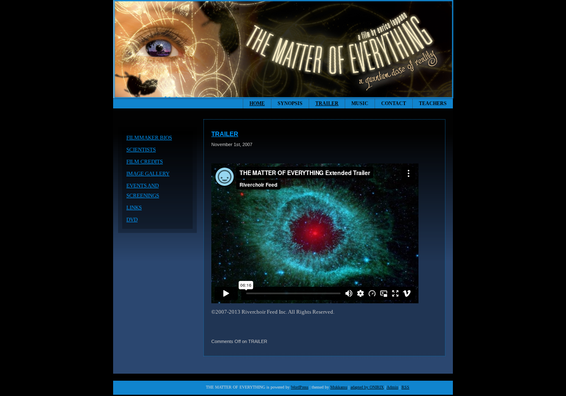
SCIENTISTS (141, 149)
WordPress (299, 387)
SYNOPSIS (290, 103)
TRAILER (327, 103)
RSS (405, 387)
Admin (392, 387)
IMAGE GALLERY (147, 173)
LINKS (134, 207)
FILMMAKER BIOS (149, 137)
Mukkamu (338, 387)
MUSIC (359, 103)
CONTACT (393, 103)
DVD (132, 219)
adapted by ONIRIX (367, 387)
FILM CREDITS (144, 161)
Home (257, 103)
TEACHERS (433, 103)
